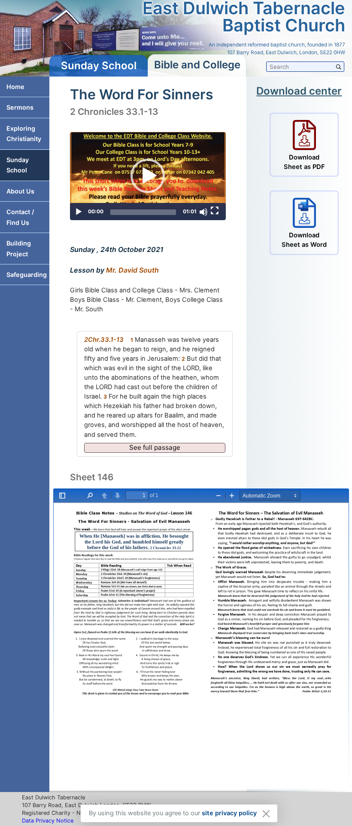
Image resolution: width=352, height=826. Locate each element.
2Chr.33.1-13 (104, 340)
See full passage (154, 447)
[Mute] (203, 212)
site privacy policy (229, 813)
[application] (148, 176)
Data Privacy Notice (47, 820)
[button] (147, 176)
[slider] (143, 212)
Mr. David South (132, 270)
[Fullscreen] (214, 210)
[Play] (78, 212)
